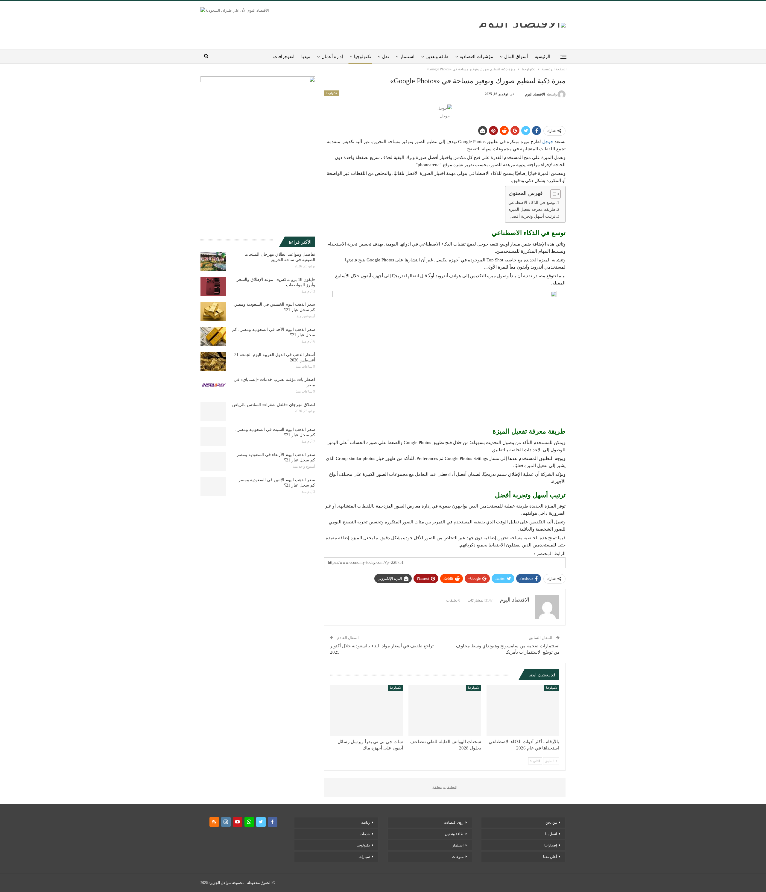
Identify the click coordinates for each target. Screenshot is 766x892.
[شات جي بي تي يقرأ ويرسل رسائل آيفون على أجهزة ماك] (366, 710)
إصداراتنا (550, 845)
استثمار (407, 56)
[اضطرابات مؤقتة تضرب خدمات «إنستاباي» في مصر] (213, 386)
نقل (385, 56)
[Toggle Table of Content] (552, 194)
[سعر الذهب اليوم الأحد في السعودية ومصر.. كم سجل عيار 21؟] (213, 336)
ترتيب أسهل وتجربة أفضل (532, 216)
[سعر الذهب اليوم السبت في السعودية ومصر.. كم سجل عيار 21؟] (213, 436)
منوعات (457, 857)
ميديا (305, 56)
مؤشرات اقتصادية (476, 56)
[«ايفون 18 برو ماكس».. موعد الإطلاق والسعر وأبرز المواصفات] (213, 286)
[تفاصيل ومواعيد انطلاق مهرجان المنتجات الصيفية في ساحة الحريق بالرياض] (213, 261)
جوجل (547, 141)
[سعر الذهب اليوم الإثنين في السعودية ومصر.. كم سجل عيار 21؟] (213, 486)
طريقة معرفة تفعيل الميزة (532, 209)
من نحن (551, 822)
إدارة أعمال (332, 56)
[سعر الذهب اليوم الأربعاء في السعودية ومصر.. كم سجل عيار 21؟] (213, 461)
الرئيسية (542, 56)
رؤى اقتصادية (453, 822)
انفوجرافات (283, 56)
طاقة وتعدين (437, 56)
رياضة (365, 822)
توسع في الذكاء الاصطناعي (531, 202)
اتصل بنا (551, 834)
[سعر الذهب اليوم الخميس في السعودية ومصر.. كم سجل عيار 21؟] (213, 311)
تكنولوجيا (362, 56)
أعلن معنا (550, 857)
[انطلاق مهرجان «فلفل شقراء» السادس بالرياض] (213, 411)
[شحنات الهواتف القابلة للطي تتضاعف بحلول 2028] (444, 710)
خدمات (365, 834)
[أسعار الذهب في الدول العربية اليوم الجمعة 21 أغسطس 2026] (213, 361)
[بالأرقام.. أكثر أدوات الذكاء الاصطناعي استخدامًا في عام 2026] (523, 710)
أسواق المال (516, 56)
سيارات (364, 857)
